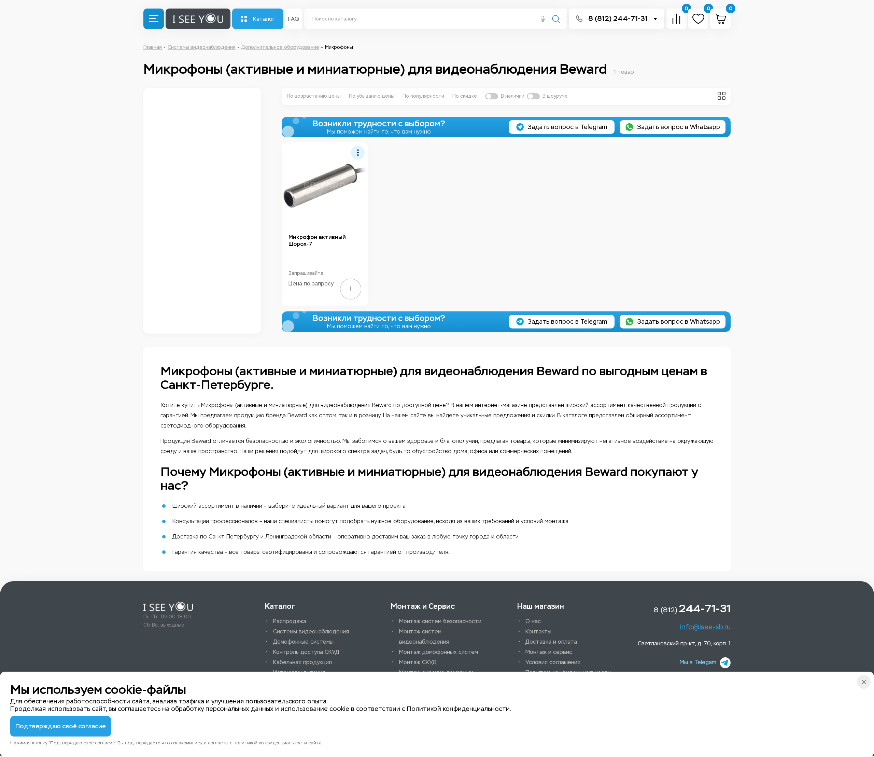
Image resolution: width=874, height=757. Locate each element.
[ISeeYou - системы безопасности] (168, 607)
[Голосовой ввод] (543, 19)
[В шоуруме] (533, 96)
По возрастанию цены (314, 96)
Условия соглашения (552, 662)
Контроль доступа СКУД (306, 652)
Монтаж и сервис (548, 652)
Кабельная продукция (302, 662)
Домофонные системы (303, 642)
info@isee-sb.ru (705, 627)
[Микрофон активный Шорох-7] (325, 185)
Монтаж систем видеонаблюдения (424, 636)
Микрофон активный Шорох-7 (317, 240)
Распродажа (289, 621)
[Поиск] (556, 19)
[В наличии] (491, 96)
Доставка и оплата (551, 642)
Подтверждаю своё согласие (60, 726)
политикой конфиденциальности (270, 742)
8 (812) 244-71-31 (618, 18)
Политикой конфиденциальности (458, 709)
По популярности (423, 96)
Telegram (567, 127)
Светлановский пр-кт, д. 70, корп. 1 (684, 643)
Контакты (538, 631)
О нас (533, 621)
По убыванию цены (371, 96)
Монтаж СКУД (418, 662)
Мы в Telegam (698, 662)
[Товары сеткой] (721, 96)
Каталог (264, 19)
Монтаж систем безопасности (440, 621)
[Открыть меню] (153, 19)
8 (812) (692, 608)
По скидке (464, 96)
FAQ (293, 19)
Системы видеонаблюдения (311, 631)
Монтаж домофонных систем (438, 652)
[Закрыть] (864, 682)
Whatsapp (678, 127)
